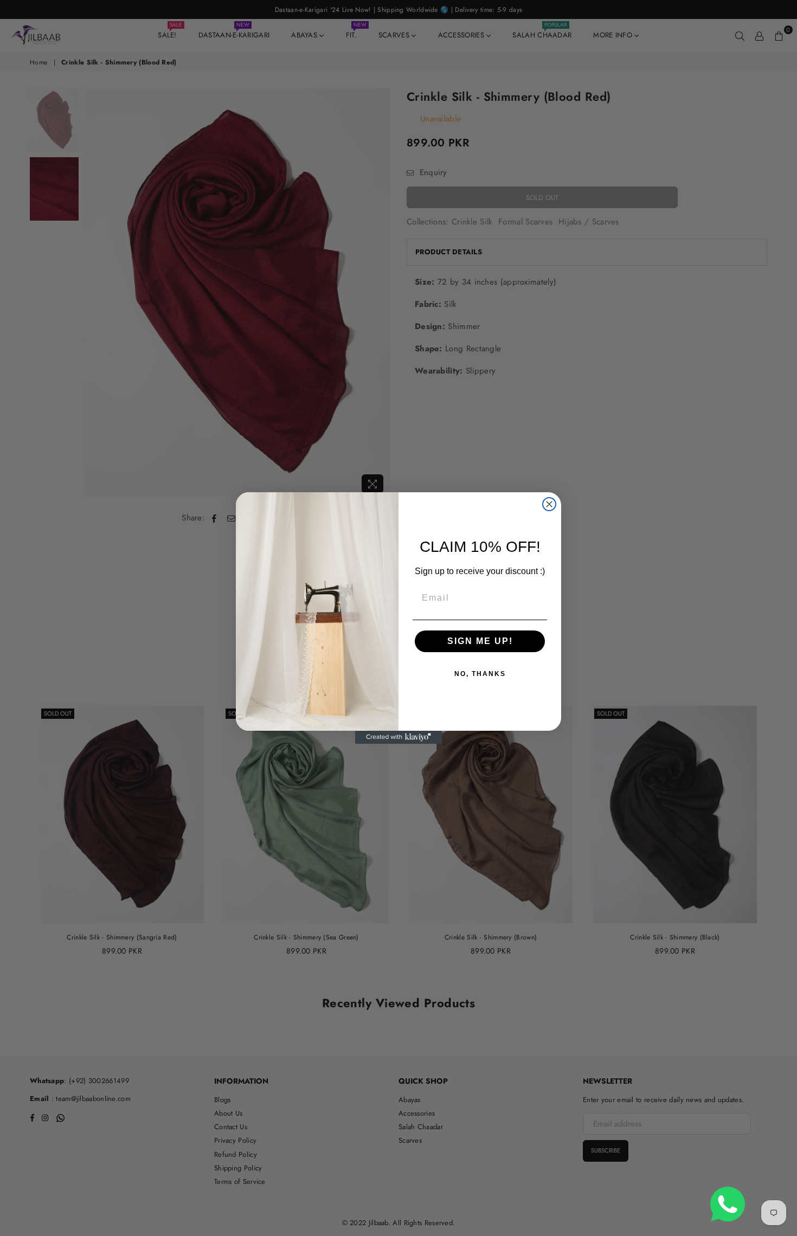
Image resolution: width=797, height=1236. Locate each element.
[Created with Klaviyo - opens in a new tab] (398, 737)
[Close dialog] (549, 504)
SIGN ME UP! (480, 641)
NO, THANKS (480, 674)
